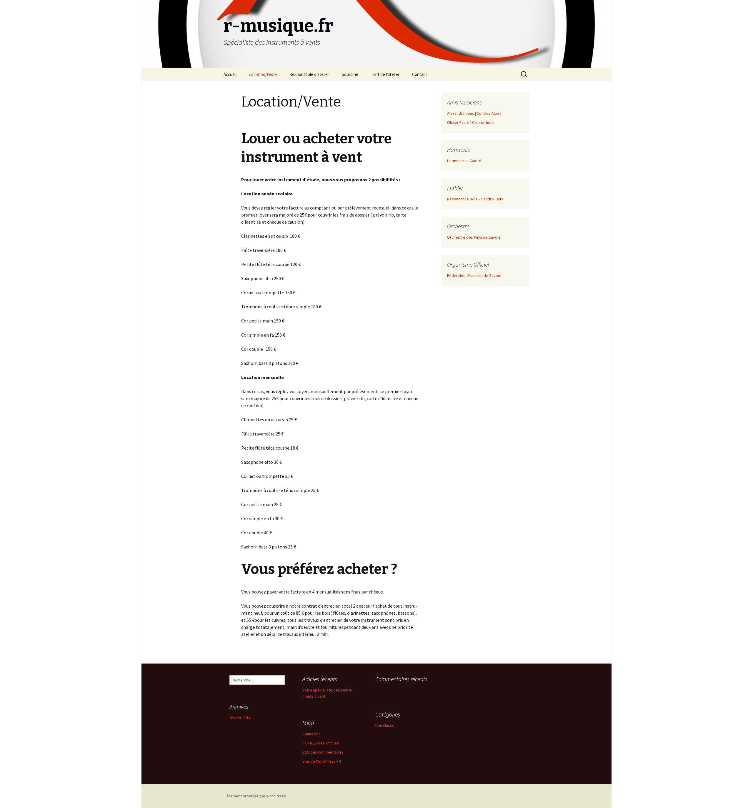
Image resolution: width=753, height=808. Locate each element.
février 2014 (240, 717)
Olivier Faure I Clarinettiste (470, 122)
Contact (419, 74)
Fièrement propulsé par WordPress (255, 796)
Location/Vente (263, 74)
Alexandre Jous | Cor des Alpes (474, 113)
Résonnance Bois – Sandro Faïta (475, 199)
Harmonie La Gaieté (464, 160)
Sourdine (350, 74)
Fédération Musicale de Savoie (474, 275)
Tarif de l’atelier (385, 74)
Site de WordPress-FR (321, 761)
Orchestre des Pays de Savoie (474, 237)
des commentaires (323, 752)
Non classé (384, 725)
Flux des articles (320, 743)
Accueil (230, 74)
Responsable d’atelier (309, 74)
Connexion (311, 733)
